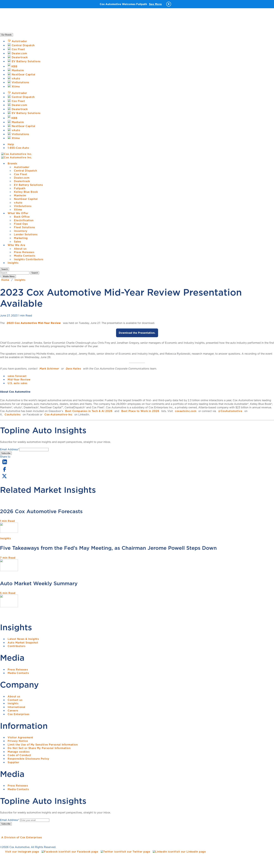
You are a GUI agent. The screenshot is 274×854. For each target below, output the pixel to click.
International (16, 707)
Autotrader (21, 167)
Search (34, 273)
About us (20, 248)
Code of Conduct (19, 755)
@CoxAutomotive (230, 411)
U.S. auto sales (17, 383)
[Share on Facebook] (4, 471)
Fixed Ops (21, 224)
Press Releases (24, 252)
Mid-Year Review (19, 379)
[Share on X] (4, 478)
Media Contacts (24, 255)
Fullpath (19, 188)
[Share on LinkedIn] (4, 464)
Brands (12, 163)
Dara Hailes (73, 368)
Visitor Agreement (20, 737)
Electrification (24, 220)
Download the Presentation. (137, 333)
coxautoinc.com (185, 411)
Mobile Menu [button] (9, 276)
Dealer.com (21, 177)
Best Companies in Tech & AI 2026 (88, 411)
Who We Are (16, 245)
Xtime (18, 209)
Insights (13, 262)
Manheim (20, 195)
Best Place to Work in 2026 (140, 411)
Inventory (20, 231)
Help (11, 144)
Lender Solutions (25, 234)
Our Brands (6, 35)
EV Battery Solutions (28, 185)
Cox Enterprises (18, 714)
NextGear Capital (26, 199)
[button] (4, 269)
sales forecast (17, 376)
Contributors (16, 646)
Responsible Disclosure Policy (28, 758)
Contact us (15, 700)
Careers (13, 710)
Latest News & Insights (23, 639)
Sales (17, 241)
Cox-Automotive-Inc (58, 414)
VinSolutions (22, 206)
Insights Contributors (28, 259)
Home (5, 280)
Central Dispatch (25, 170)
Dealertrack (22, 181)
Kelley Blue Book (26, 192)
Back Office (22, 216)
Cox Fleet (20, 174)
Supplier (13, 762)
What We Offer (18, 213)
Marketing (21, 238)
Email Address (9, 449)
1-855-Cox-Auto (18, 148)
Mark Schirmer (49, 368)
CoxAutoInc (13, 414)
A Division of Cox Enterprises (21, 837)
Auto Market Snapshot (23, 642)
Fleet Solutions (24, 227)
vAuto (18, 202)
